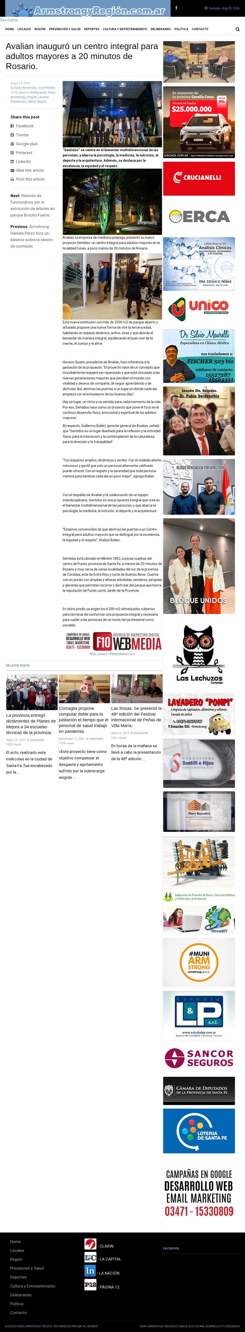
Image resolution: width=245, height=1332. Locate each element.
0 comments (46, 87)
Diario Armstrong (25, 87)
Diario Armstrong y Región (34, 1326)
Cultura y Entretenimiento (125, 29)
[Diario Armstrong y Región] (88, 8)
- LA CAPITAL (108, 1259)
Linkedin (23, 161)
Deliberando (161, 29)
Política (181, 29)
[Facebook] (176, 8)
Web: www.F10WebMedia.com (112, 654)
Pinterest (23, 152)
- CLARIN (104, 1246)
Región (39, 29)
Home (9, 29)
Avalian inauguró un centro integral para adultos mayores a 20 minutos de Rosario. (82, 56)
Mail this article (30, 170)
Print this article (30, 179)
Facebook (24, 125)
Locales (24, 29)
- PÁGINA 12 (108, 1287)
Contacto (200, 29)
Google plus (26, 143)
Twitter (22, 135)
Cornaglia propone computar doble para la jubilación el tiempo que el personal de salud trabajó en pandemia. (83, 720)
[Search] (238, 29)
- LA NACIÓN (107, 1273)
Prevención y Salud (65, 29)
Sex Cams (9, 19)
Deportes (91, 29)
